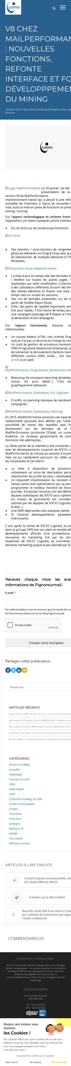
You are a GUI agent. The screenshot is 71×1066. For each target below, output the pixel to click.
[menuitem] (63, 7)
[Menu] (63, 7)
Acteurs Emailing (38, 109)
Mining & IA (16, 828)
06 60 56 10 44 (38, 1007)
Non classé (16, 838)
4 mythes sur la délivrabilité (47, 897)
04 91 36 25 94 (37, 1004)
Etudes (13, 809)
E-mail (10, 593)
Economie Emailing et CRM (25, 799)
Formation (15, 813)
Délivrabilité (16, 789)
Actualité (14, 769)
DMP (12, 794)
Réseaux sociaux (19, 843)
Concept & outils (57, 109)
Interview (15, 818)
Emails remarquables (22, 804)
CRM (12, 784)
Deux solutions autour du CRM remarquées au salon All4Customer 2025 (39, 726)
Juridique (14, 823)
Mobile (13, 833)
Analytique (15, 774)
